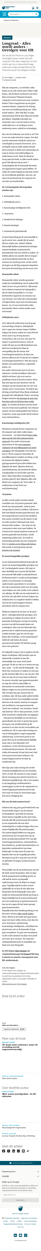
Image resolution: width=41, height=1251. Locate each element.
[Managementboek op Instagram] (25, 1235)
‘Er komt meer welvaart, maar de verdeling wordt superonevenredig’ (20, 1047)
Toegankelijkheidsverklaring (12, 1224)
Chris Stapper (21, 951)
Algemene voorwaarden (29, 1218)
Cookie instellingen (30, 1221)
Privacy (12, 1221)
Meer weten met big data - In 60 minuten (19, 1095)
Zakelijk (5, 1176)
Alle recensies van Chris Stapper (14, 984)
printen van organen (11, 550)
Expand (27, 954)
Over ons (20, 1227)
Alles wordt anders (26, 914)
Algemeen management (11, 20)
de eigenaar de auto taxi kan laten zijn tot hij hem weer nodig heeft (20, 401)
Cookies (19, 1221)
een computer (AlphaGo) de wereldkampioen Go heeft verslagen (19, 447)
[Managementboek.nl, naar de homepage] (8, 9)
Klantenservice (8, 1171)
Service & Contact (30, 1224)
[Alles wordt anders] (9, 1009)
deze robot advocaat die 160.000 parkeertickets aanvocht (19, 438)
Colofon (5, 1221)
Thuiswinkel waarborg (12, 1218)
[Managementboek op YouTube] (20, 1235)
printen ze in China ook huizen (22, 544)
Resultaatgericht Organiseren (14, 1128)
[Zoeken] (36, 14)
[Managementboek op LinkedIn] (15, 1235)
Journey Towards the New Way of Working (18, 1136)
